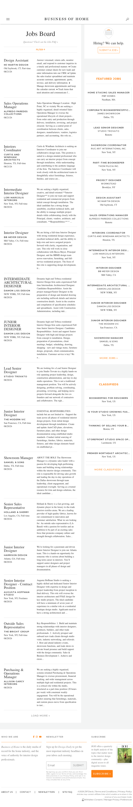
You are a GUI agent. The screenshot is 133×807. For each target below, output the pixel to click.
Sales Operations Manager (109, 215)
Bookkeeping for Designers (108, 398)
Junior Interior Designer (108, 320)
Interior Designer (108, 268)
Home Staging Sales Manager (109, 92)
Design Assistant (108, 197)
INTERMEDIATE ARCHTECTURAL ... (108, 285)
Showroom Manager (108, 338)
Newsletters (46, 792)
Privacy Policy (68, 776)
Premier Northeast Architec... (108, 453)
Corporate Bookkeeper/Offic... (108, 110)
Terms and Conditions (105, 791)
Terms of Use (67, 774)
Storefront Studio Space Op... (108, 439)
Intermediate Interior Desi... (109, 250)
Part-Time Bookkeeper (108, 162)
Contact (25, 792)
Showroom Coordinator (108, 145)
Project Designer (108, 180)
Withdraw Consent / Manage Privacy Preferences (108, 799)
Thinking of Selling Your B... (109, 425)
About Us (7, 792)
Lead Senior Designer (109, 127)
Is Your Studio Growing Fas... (109, 411)
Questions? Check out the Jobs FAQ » (40, 41)
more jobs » (109, 358)
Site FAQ (67, 792)
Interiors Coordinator (108, 232)
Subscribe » (102, 773)
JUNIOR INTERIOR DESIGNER (108, 303)
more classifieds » (108, 469)
